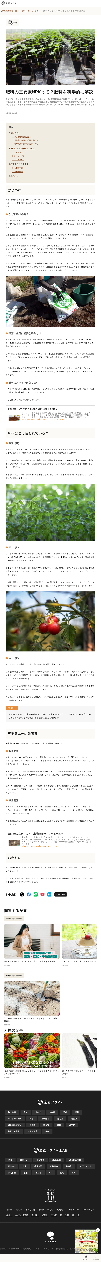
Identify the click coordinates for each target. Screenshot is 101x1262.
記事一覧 (26, 11)
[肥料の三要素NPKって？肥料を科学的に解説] (49, 894)
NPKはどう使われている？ (22, 148)
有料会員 (18, 878)
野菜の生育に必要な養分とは (26, 140)
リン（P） (18, 156)
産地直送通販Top (9, 11)
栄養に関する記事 (14, 918)
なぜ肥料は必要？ (21, 137)
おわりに (14, 176)
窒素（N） (18, 152)
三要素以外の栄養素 (19, 164)
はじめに (14, 133)
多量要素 (17, 168)
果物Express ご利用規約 (20, 1249)
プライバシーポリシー (43, 1249)
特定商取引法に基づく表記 (68, 1249)
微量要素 (17, 172)
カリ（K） (18, 159)
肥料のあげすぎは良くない (25, 144)
